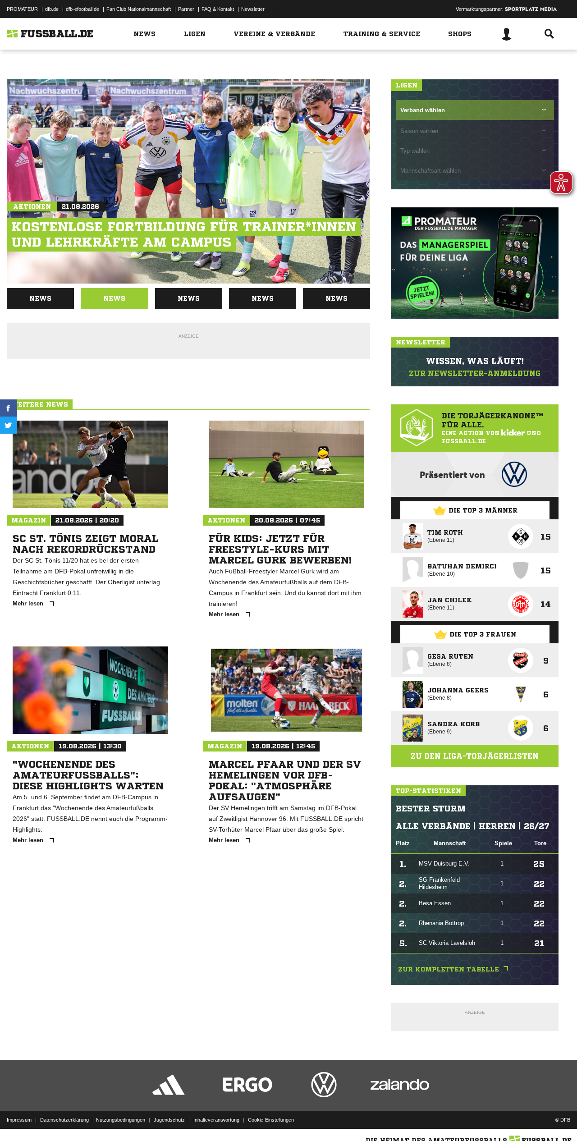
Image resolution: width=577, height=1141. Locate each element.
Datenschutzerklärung (64, 1120)
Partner (186, 9)
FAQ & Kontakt (217, 9)
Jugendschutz (169, 1120)
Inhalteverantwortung (216, 1120)
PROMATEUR (22, 9)
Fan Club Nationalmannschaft (138, 9)
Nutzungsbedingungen (120, 1120)
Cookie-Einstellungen (271, 1120)
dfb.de (52, 9)
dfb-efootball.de (82, 9)
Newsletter (253, 9)
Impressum (19, 1120)
